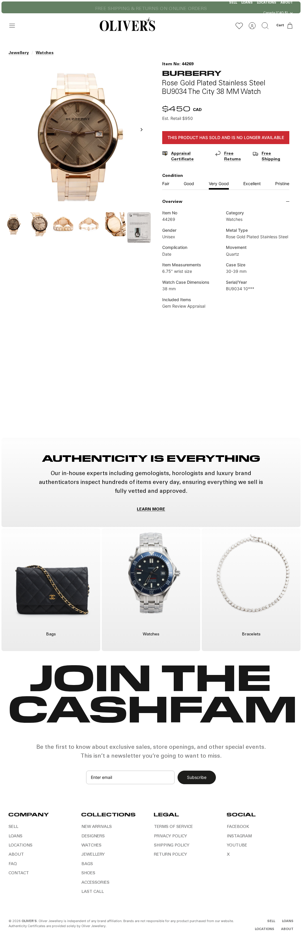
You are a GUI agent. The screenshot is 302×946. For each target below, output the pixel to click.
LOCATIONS (20, 846)
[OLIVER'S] (127, 25)
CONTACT (19, 873)
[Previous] (90, 7)
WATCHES (91, 846)
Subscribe (196, 777)
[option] (76, 136)
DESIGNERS (93, 836)
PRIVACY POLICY (170, 836)
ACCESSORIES (95, 883)
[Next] (211, 7)
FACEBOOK (238, 827)
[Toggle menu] (15, 25)
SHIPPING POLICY (171, 846)
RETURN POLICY (170, 855)
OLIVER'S (29, 921)
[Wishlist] (239, 25)
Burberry (191, 72)
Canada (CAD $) (275, 13)
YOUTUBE (237, 846)
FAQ (13, 864)
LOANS (15, 836)
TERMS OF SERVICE (173, 827)
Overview (172, 202)
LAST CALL (92, 892)
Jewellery (19, 53)
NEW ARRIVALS (96, 827)
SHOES (88, 873)
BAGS (87, 864)
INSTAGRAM (239, 836)
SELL (13, 827)
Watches (45, 53)
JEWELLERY (93, 855)
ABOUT (16, 855)
